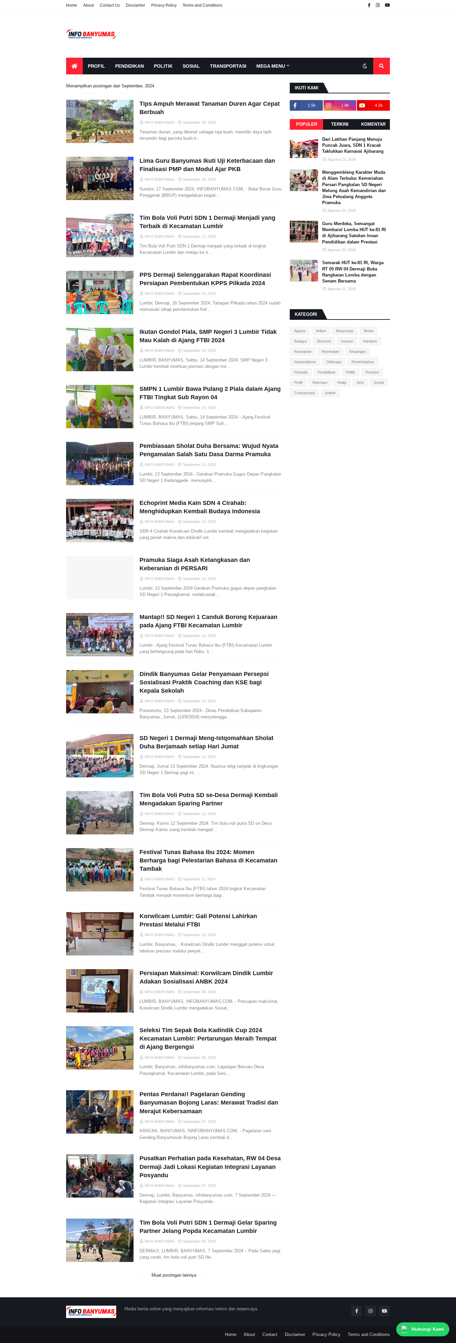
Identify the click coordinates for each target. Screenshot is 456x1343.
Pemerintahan (363, 362)
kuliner (330, 393)
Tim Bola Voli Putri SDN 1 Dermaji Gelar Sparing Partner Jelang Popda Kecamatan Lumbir (208, 1226)
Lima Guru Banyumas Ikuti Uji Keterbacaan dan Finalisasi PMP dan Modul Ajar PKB (207, 164)
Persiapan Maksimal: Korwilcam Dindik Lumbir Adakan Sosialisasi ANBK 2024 (206, 977)
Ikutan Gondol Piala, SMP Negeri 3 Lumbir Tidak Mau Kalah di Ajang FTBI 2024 (208, 336)
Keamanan (302, 352)
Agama (299, 331)
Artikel (321, 331)
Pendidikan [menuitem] (129, 66)
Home (71, 5)
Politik (350, 372)
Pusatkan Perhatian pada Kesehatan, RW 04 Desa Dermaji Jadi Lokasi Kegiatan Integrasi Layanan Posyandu (210, 1166)
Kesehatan (330, 352)
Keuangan (358, 352)
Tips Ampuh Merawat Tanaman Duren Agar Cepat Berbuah (210, 107)
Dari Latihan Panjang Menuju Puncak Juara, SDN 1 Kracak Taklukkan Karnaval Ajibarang (353, 145)
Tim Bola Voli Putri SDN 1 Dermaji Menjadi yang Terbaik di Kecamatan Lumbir (207, 221)
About (88, 5)
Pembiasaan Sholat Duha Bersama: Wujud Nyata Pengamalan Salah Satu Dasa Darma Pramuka (209, 450)
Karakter (370, 341)
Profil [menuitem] (96, 66)
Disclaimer (135, 5)
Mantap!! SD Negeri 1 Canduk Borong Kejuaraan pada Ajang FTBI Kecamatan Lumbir (208, 621)
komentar (373, 124)
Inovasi (347, 341)
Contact (269, 1334)
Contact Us (110, 5)
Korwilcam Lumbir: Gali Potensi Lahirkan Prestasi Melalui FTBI (198, 920)
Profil (298, 383)
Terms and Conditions (202, 5)
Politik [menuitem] (163, 66)
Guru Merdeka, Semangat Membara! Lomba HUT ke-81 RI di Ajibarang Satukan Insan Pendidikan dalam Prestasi (354, 232)
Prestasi (372, 372)
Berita (368, 331)
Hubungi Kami (428, 1329)
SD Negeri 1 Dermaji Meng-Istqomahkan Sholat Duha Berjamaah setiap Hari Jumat (206, 742)
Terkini (340, 124)
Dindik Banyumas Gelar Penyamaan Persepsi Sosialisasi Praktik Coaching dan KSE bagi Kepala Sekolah (204, 682)
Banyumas (345, 331)
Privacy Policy (164, 5)
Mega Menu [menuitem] (270, 66)
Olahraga (333, 362)
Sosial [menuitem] (191, 66)
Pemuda (300, 372)
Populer (306, 124)
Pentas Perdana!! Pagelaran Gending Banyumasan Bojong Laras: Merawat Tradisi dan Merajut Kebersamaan (209, 1102)
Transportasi (304, 393)
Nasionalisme (305, 362)
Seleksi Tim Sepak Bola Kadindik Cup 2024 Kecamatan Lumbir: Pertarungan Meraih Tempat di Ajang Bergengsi (208, 1038)
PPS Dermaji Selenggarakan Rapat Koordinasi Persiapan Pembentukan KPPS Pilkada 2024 (205, 278)
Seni (360, 383)
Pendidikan (326, 372)
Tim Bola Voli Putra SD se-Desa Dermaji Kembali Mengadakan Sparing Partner (209, 799)
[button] (365, 66)
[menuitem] (74, 66)
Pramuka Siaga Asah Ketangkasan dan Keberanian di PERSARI (195, 564)
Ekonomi (324, 341)
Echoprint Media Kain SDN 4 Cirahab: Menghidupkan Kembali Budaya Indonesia (200, 507)
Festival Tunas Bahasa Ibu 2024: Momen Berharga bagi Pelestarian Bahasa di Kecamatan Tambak (208, 860)
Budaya (300, 341)
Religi (341, 383)
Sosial (379, 383)
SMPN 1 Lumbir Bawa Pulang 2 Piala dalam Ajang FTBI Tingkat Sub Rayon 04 (210, 393)
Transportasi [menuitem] (228, 66)
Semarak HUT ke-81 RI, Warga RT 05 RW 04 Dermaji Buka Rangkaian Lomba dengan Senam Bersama (353, 271)
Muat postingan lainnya (174, 1275)
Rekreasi (319, 383)
